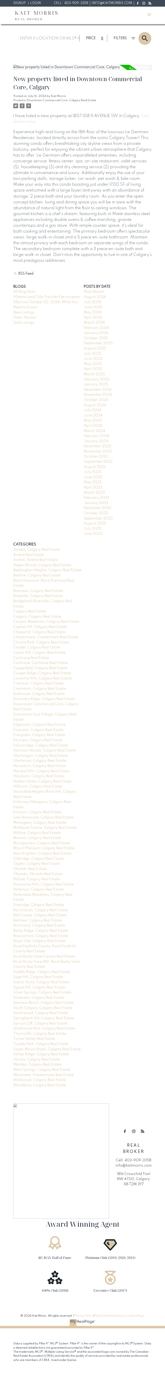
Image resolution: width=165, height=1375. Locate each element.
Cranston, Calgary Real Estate (38, 683)
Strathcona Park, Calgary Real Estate (44, 1028)
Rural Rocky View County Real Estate (44, 956)
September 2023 (98, 462)
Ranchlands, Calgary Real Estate (40, 910)
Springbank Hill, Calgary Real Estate (43, 1018)
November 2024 (98, 395)
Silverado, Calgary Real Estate (38, 998)
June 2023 (93, 477)
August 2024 (95, 405)
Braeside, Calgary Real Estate (38, 596)
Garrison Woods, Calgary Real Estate (44, 750)
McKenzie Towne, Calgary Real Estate (45, 828)
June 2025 (93, 359)
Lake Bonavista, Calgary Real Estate (43, 817)
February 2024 (96, 436)
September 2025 (98, 343)
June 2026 (93, 307)
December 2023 (97, 446)
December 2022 (97, 508)
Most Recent (94, 292)
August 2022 (95, 523)
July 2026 (92, 302)
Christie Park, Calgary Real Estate (41, 642)
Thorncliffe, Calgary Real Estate (39, 1034)
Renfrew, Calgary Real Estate (37, 920)
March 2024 (94, 431)
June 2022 (93, 534)
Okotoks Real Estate (29, 869)
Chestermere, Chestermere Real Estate (45, 637)
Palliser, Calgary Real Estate (36, 879)
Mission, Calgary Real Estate (37, 838)
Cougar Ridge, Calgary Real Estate (42, 673)
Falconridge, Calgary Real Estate (40, 745)
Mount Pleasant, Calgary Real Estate (43, 848)
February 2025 (96, 379)
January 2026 (96, 333)
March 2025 (94, 374)
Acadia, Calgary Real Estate (36, 549)
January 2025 (96, 384)
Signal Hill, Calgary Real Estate (39, 987)
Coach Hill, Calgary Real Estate (39, 653)
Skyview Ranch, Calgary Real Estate (43, 1003)
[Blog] (150, 3)
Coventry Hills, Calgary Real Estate (42, 678)
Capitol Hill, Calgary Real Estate (40, 627)
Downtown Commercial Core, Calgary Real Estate (61, 100)
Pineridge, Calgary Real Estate (38, 905)
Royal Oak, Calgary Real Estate (39, 941)
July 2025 (92, 354)
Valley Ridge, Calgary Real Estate (41, 1054)
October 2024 (96, 400)
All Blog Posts (24, 292)
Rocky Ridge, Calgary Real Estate (40, 931)
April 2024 (93, 426)
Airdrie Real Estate (28, 555)
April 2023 (93, 487)
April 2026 (93, 317)
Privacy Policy (84, 1315)
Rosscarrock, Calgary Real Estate (40, 936)
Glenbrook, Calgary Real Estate (39, 761)
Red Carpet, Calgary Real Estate (40, 915)
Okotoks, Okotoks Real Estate (37, 874)
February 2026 (96, 328)
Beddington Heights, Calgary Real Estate (47, 570)
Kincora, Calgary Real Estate (37, 812)
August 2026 (95, 297)
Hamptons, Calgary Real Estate (39, 766)
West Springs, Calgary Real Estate (41, 1070)
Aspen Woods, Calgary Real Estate (42, 565)
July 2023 (92, 472)
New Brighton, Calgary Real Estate (42, 853)
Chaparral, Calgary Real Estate (39, 632)
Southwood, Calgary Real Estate (40, 1013)
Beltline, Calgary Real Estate (37, 575)
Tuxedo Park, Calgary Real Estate (40, 1044)
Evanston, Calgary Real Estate (38, 730)
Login (35, 3)
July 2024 (92, 410)
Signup (19, 3)
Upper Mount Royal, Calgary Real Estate (47, 1049)
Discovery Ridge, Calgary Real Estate (44, 699)
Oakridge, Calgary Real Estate (38, 859)
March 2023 (94, 493)
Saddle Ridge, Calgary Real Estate (41, 972)
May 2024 (93, 420)
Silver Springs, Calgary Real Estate (42, 992)
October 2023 (96, 456)
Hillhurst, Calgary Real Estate (37, 786)
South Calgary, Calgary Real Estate (42, 1008)
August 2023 (95, 467)
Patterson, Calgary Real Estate (38, 889)
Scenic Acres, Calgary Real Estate (41, 982)
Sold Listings (23, 323)
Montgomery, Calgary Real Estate (41, 843)
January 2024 (96, 441)
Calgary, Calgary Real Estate (37, 616)
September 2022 (98, 518)
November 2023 (98, 451)
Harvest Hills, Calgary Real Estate (41, 771)
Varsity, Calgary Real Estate (36, 1059)
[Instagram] (144, 3)
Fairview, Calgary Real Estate (37, 740)
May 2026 (93, 312)
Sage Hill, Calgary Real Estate (38, 977)
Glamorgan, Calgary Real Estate (40, 756)
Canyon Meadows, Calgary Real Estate (46, 622)
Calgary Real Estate (29, 611)
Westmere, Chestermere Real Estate (43, 1075)
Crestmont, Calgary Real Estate (39, 689)
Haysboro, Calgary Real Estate (38, 776)
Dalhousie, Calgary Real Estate (39, 694)
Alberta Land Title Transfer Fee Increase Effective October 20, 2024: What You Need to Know (46, 302)
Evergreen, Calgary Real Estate (39, 735)
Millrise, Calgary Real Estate (36, 833)
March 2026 (94, 323)
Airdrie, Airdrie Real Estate (35, 560)
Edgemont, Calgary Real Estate (39, 725)
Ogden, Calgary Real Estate (36, 864)
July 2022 (92, 529)
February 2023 (96, 498)
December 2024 (97, 390)
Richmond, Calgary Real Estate (39, 925)
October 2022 (96, 513)
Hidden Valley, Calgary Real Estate (42, 781)
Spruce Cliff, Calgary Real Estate (40, 1023)
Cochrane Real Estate (31, 658)
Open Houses (24, 317)
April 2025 (93, 369)
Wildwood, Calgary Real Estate (39, 1080)
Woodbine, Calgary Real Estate (39, 1085)
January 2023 (96, 503)
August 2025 (95, 348)
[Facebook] (138, 3)
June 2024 (93, 415)
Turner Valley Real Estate (34, 1039)
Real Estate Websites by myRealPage (119, 1315)
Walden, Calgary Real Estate (37, 1064)
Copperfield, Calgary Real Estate (40, 668)
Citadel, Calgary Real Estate (36, 647)
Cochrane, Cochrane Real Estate (40, 663)
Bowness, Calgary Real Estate (38, 591)
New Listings (24, 312)
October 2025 (96, 338)
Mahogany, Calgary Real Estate (39, 823)
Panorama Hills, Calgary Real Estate (43, 884)
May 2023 (93, 482)
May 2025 (93, 364)
